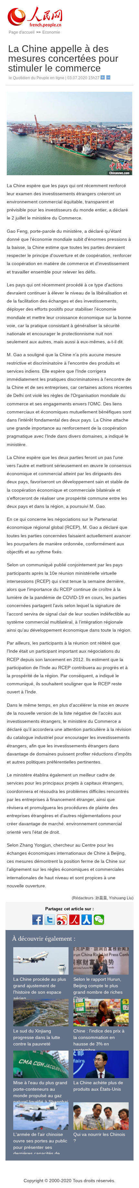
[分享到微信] (99, 920)
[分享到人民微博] (74, 920)
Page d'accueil (22, 32)
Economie (51, 32)
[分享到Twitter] (50, 920)
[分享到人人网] (86, 920)
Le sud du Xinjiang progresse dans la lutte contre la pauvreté (36, 1037)
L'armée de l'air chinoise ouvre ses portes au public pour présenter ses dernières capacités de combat (40, 1147)
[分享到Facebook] (37, 920)
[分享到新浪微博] (62, 920)
